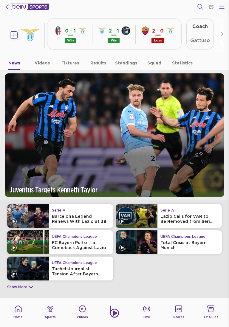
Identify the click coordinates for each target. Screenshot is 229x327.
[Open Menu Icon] (221, 6)
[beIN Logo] (30, 7)
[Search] (200, 6)
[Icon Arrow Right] (221, 34)
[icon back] (7, 6)
